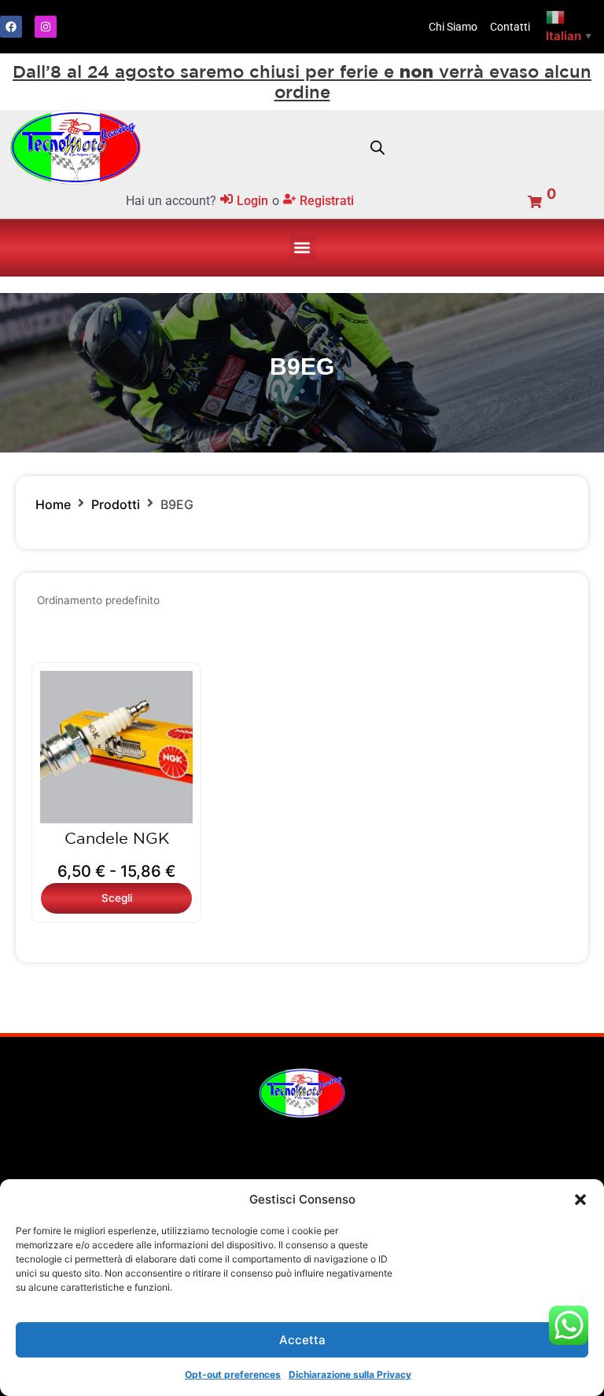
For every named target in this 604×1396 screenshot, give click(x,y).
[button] (580, 1199)
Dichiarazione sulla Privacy (350, 1374)
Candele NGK (116, 838)
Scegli (116, 898)
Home (53, 504)
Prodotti (115, 504)
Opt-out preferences (233, 1374)
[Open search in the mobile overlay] (377, 148)
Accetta (302, 1339)
